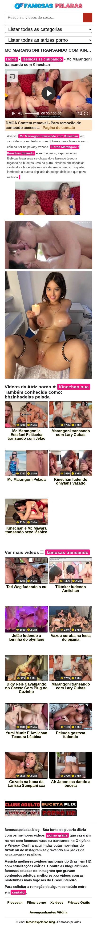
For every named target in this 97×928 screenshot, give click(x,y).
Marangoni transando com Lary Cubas (71, 433)
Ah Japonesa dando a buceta (70, 784)
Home (11, 59)
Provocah (15, 902)
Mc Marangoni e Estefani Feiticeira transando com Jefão (26, 433)
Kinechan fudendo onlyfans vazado (70, 481)
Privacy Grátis (79, 902)
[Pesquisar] (87, 17)
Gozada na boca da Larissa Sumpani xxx (26, 784)
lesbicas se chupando (42, 59)
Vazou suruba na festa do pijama (71, 637)
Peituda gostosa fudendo (70, 735)
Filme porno (36, 902)
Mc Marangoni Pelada (26, 479)
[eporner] (48, 245)
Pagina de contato (59, 128)
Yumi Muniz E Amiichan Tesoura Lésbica (26, 735)
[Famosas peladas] (48, 5)
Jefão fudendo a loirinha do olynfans (26, 637)
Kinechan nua (74, 386)
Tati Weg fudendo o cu (26, 587)
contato (18, 892)
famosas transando (68, 552)
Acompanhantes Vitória (48, 912)
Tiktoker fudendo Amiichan (70, 589)
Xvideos (56, 902)
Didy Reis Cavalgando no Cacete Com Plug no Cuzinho (26, 686)
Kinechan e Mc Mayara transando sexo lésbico (26, 530)
